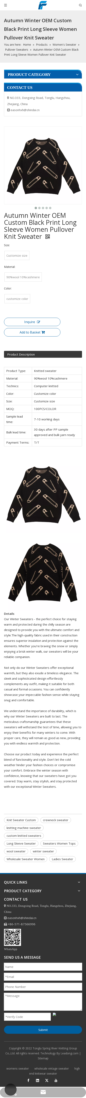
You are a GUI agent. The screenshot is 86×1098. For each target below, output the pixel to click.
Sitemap (43, 1058)
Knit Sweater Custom (21, 820)
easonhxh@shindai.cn (25, 110)
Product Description (21, 354)
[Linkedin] (37, 1080)
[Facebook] (28, 1080)
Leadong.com (69, 1053)
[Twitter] (46, 1080)
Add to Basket (30, 332)
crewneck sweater (55, 820)
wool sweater (16, 851)
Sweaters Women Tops (59, 843)
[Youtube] (56, 1080)
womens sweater (17, 1068)
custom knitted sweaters (24, 836)
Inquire (29, 322)
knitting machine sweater (24, 828)
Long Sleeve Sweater (21, 843)
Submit (43, 1030)
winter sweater (43, 851)
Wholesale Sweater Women (26, 859)
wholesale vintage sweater (51, 1068)
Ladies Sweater (62, 859)
